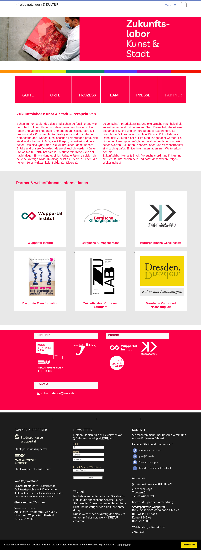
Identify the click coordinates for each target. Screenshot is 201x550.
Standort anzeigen (148, 462)
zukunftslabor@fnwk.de (57, 393)
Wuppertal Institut (40, 242)
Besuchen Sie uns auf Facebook (155, 468)
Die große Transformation (40, 303)
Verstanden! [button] (189, 545)
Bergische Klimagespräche (100, 242)
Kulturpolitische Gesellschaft (160, 242)
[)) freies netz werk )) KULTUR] (36, 4)
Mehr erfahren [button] (124, 545)
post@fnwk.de (146, 456)
